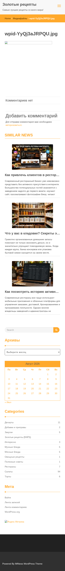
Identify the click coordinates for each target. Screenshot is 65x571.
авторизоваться (14, 125)
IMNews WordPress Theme (28, 563)
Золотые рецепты (19, 4)
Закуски (9, 432)
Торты (8, 476)
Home (8, 18)
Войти (8, 497)
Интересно (10, 442)
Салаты (9, 471)
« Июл (8, 402)
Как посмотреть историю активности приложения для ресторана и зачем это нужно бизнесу (32, 291)
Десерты (9, 422)
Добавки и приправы (15, 427)
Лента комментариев (16, 507)
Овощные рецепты (14, 457)
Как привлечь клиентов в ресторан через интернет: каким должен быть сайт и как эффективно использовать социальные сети (32, 175)
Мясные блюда (12, 452)
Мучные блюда (12, 447)
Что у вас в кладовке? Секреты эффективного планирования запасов (32, 233)
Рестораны (10, 466)
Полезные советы (14, 461)
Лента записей (12, 502)
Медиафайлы (20, 18)
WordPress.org (12, 512)
